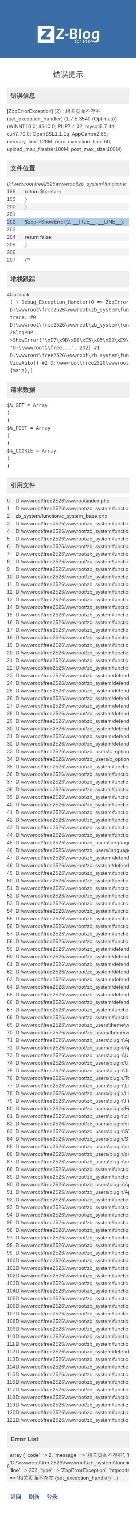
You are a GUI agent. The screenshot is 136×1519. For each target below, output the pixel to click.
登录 (52, 1497)
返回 (16, 1497)
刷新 (34, 1497)
